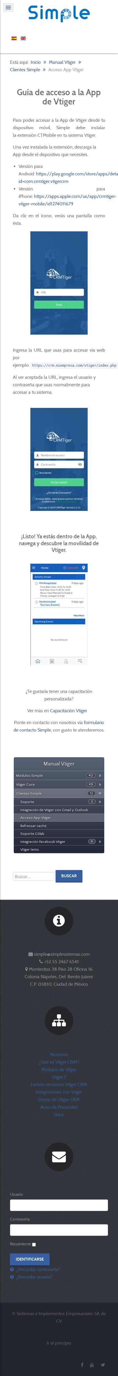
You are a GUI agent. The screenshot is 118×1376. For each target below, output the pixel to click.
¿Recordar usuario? (33, 1277)
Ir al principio (59, 1343)
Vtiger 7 (59, 1077)
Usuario (16, 1194)
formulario (94, 722)
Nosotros (59, 1054)
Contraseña (20, 1219)
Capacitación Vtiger (69, 710)
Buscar (69, 875)
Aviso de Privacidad (59, 1107)
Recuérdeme (20, 1243)
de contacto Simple (32, 730)
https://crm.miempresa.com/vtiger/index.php (74, 365)
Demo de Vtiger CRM (59, 1099)
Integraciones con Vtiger (59, 1092)
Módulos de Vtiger (58, 1069)
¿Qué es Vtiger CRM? (59, 1062)
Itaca (59, 1114)
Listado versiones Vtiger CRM (59, 1084)
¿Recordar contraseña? (37, 1269)
